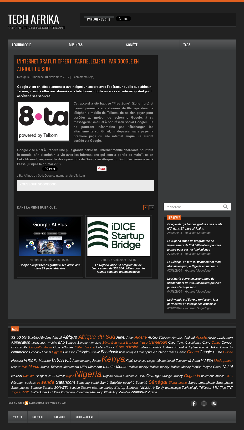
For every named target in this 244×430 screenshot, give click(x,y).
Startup (119, 387)
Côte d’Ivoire (127, 347)
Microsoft (95, 367)
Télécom (205, 387)
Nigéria (108, 376)
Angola (201, 337)
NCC (51, 376)
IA (25, 360)
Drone (224, 347)
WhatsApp (111, 392)
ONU (141, 376)
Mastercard (71, 367)
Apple (212, 337)
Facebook (109, 352)
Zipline (152, 392)
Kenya (113, 358)
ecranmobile (59, 417)
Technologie (21, 44)
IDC (30, 360)
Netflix (60, 376)
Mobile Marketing (84, 417)
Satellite (116, 382)
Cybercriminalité (175, 347)
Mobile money (159, 367)
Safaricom (65, 382)
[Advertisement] (199, 127)
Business (76, 44)
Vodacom (68, 392)
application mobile (44, 342)
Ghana (193, 351)
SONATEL (61, 387)
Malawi (15, 367)
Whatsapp (96, 392)
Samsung (83, 382)
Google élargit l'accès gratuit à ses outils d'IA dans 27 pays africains (50, 266)
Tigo (223, 387)
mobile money (138, 367)
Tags (187, 44)
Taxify (160, 387)
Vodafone (82, 392)
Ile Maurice (42, 360)
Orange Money (172, 376)
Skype (192, 382)
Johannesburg (81, 360)
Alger (130, 337)
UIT (50, 392)
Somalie (36, 387)
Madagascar (223, 360)
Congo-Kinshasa (40, 347)
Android (189, 337)
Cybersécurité (198, 347)
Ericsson (69, 352)
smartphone (206, 382)
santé (95, 382)
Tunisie (24, 392)
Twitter (34, 392)
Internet (61, 360)
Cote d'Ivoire (63, 347)
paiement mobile (212, 376)
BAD (61, 342)
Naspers (41, 376)
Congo (216, 342)
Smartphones (20, 387)
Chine (206, 342)
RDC (229, 376)
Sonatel (48, 387)
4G (18, 337)
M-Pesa (194, 360)
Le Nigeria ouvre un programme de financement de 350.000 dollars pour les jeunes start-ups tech (194, 283)
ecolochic (37, 417)
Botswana (118, 342)
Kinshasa (140, 360)
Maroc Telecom (51, 367)
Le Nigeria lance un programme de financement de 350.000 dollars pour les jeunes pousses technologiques (119, 268)
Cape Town (176, 342)
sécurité (128, 382)
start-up (97, 387)
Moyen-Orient (212, 367)
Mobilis (197, 367)
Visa (57, 392)
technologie (173, 387)
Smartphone (224, 382)
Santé (104, 382)
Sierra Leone (178, 382)
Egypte (57, 352)
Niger (69, 376)
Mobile (121, 367)
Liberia (161, 360)
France (171, 352)
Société (131, 44)
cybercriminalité (150, 347)
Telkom (80, 175)
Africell (57, 337)
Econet (46, 352)
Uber (43, 392)
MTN (228, 366)
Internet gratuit (65, 175)
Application (20, 342)
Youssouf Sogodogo (38, 184)
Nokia (118, 376)
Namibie (28, 376)
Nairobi (16, 376)
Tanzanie (147, 387)
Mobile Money (180, 367)
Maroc (34, 366)
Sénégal (157, 382)
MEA (83, 367)
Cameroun (158, 342)
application (225, 337)
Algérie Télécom (159, 337)
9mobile (33, 337)
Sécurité (141, 382)
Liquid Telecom (177, 360)
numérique (130, 376)
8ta (21, 175)
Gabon (181, 352)
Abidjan (45, 337)
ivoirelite (18, 417)
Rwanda (45, 382)
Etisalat (94, 352)
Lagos (151, 360)
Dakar (214, 347)
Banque (71, 342)
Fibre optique (146, 352)
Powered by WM (56, 402)
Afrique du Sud (33, 175)
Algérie (141, 337)
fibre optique (127, 352)
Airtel (121, 337)
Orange (153, 375)
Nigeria (88, 374)
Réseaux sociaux (23, 382)
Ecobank (35, 352)
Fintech (161, 352)
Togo (14, 392)
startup (108, 387)
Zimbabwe (139, 392)
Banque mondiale (89, 342)
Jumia (96, 360)
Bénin (106, 342)
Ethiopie (82, 352)
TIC (215, 387)
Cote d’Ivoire (105, 347)
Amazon (177, 337)
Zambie (124, 392)
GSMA (217, 352)
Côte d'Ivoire (85, 347)
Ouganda (192, 375)
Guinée (228, 352)
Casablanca (193, 342)
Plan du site (15, 402)
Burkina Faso (136, 342)
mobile (109, 367)
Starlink (86, 387)
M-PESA (207, 360)
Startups (132, 387)
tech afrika (33, 18)
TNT (230, 387)
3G (13, 337)
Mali (24, 367)
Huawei (17, 360)
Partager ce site (98, 18)
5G (24, 337)
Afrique (70, 337)
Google (49, 175)
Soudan (75, 387)
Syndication (36, 402)
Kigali (129, 360)
